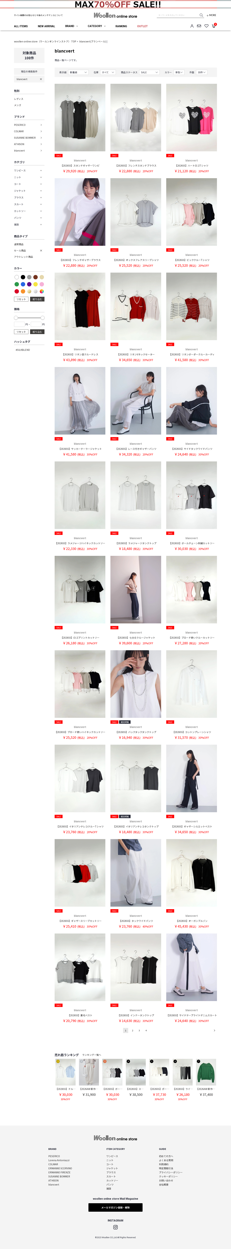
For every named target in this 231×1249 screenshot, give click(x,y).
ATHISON (19, 144)
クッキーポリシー (168, 1176)
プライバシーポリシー (171, 1172)
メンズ (17, 105)
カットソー (112, 1180)
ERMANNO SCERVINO (60, 1168)
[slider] (16, 318)
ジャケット (112, 1168)
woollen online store (115, 15)
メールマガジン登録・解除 (115, 1207)
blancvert (22, 79)
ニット (109, 1160)
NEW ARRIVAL (46, 26)
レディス (18, 98)
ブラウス (111, 1172)
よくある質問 (166, 1160)
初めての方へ (166, 1156)
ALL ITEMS (21, 26)
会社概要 (163, 1184)
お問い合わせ (166, 1180)
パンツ (110, 1184)
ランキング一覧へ (91, 1054)
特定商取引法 (166, 1168)
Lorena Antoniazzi (59, 1160)
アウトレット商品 (23, 256)
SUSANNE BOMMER (25, 137)
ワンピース (112, 1156)
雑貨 (108, 1188)
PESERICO (20, 125)
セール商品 (20, 250)
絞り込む (37, 299)
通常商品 (19, 244)
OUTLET (142, 26)
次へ (214, 1030)
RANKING (121, 26)
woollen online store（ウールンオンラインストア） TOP (45, 41)
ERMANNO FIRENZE (59, 1172)
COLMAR (19, 131)
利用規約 (163, 1164)
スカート (111, 1176)
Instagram (115, 1227)
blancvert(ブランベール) (93, 41)
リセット (21, 299)
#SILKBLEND (23, 349)
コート (109, 1164)
